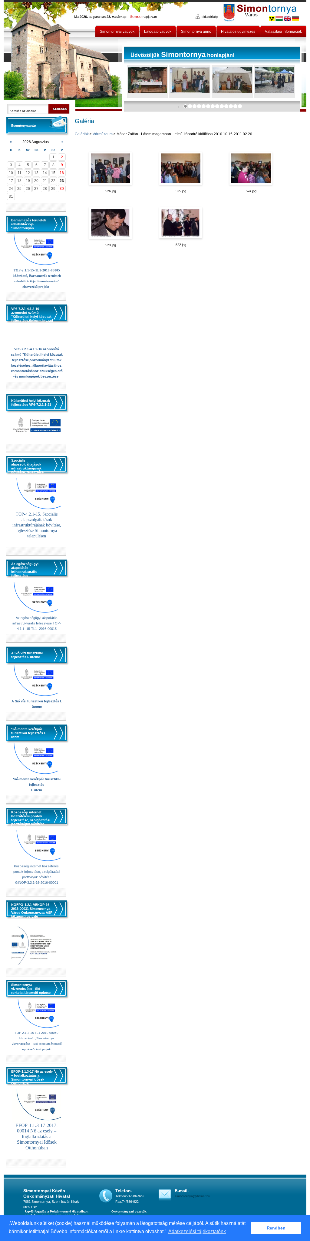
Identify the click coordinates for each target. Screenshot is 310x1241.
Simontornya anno (196, 31)
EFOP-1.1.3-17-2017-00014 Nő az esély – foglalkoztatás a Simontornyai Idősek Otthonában (36, 1136)
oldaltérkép (210, 16)
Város (251, 14)
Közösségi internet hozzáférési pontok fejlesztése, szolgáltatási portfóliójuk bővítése (36, 871)
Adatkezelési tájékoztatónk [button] (197, 1231)
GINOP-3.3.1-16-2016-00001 (36, 882)
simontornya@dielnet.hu (192, 1196)
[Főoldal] (63, 56)
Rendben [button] (276, 1228)
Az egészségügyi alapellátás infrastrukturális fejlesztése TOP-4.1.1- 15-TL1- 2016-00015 (36, 623)
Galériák (82, 134)
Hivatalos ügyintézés (238, 31)
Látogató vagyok (157, 31)
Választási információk (283, 31)
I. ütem (36, 790)
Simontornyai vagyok (117, 31)
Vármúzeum (103, 134)
